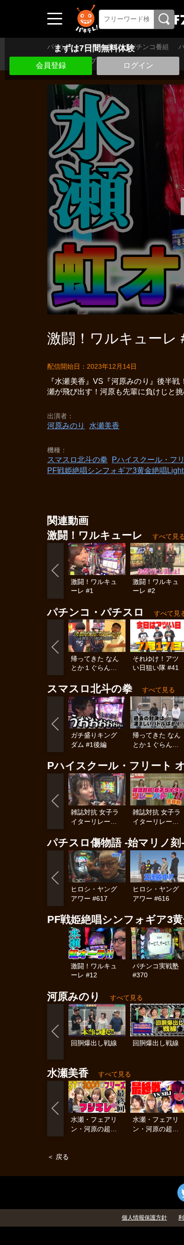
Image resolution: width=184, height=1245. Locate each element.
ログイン (138, 65)
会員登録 (51, 65)
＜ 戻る (58, 1156)
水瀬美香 (104, 426)
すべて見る (158, 690)
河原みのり (66, 426)
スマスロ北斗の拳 (77, 460)
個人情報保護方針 (144, 1217)
